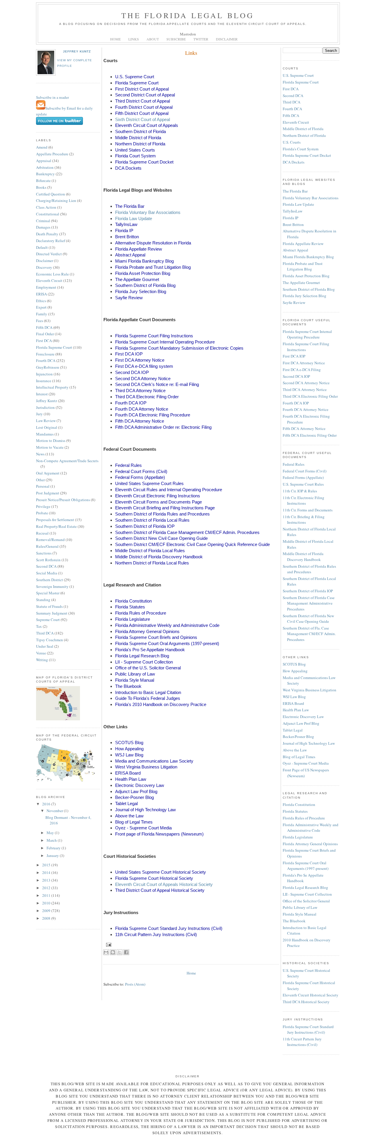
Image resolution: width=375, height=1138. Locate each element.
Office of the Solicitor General (306, 901)
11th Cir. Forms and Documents (308, 510)
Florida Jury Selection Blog (304, 295)
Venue (41, 653)
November (55, 810)
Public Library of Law (300, 907)
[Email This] (106, 952)
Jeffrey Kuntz (77, 51)
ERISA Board (293, 703)
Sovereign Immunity (52, 586)
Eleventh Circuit (49, 280)
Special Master (47, 593)
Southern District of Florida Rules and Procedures (309, 569)
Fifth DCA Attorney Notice (304, 428)
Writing (42, 659)
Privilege (43, 506)
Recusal (42, 533)
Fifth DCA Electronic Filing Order (310, 435)
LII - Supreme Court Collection (307, 894)
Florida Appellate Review (303, 243)
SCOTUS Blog (294, 664)
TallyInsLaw (292, 211)
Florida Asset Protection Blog (306, 275)
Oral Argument (47, 473)
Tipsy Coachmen (49, 639)
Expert (41, 307)
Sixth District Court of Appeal (142, 119)
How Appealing (295, 670)
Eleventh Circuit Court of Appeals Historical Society (164, 884)
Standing (43, 599)
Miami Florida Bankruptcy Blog (308, 256)
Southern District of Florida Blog (309, 289)
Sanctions (44, 553)
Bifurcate (43, 180)
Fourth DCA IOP (296, 403)
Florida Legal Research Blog (305, 887)
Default (42, 247)
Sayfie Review (294, 302)
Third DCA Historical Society (306, 1001)
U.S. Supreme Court (298, 75)
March (52, 840)
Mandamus (45, 434)
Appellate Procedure (52, 154)
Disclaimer (44, 260)
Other (40, 479)
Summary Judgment (51, 613)
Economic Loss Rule (52, 274)
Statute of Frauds (49, 606)
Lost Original (46, 427)
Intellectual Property (52, 387)
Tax (39, 626)
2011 (46, 895)
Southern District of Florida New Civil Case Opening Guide (308, 618)
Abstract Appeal (295, 250)
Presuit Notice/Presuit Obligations (63, 499)
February (54, 847)
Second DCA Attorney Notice (306, 382)
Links (191, 52)
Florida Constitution (299, 804)
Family (41, 314)
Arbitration (45, 167)
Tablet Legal (293, 730)
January (53, 855)
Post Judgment (47, 493)
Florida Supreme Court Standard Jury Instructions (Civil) (308, 1029)
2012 (46, 887)
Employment (46, 287)
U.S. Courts (292, 142)
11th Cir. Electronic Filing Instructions (303, 500)
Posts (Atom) (135, 984)
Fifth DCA (44, 327)
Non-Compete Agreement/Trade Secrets (67, 460)
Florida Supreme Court (54, 347)
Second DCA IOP (296, 376)
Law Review (46, 420)
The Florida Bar (295, 191)
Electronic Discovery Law (303, 716)
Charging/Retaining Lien (56, 200)
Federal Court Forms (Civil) (304, 471)
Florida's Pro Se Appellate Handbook (303, 878)
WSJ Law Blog (294, 696)
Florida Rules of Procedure (304, 818)
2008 (46, 918)
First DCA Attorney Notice (304, 362)
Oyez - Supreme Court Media (306, 763)
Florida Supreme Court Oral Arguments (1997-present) (305, 865)
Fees (39, 320)
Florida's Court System (300, 149)
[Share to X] (119, 952)
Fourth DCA (45, 360)
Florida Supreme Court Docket (307, 155)
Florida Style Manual (299, 914)
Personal (43, 486)
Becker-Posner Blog (298, 736)
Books (41, 187)
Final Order (45, 333)
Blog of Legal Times (299, 756)
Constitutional (47, 214)
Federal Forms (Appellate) (303, 477)
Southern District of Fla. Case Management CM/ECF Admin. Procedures (309, 633)
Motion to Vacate (50, 447)
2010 (46, 903)
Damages (43, 227)
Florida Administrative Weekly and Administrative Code (310, 827)
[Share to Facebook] (126, 952)
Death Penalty (47, 234)
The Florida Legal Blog (187, 15)
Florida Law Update (133, 218)
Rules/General (47, 546)
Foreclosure (45, 354)
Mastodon (188, 34)
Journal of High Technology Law (309, 743)
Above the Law (295, 750)
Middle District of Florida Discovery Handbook (303, 556)
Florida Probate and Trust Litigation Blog (303, 266)
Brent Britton (293, 224)
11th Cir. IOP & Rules (300, 491)
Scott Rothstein (48, 559)
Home (191, 973)
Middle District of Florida (303, 128)
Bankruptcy (45, 173)
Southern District (49, 579)
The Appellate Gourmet (301, 282)
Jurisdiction (45, 407)
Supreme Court (48, 619)
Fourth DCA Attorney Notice (305, 409)
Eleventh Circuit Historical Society (310, 995)
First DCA (44, 340)
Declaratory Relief (50, 240)
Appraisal (43, 160)
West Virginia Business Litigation (309, 690)
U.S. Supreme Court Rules (303, 484)
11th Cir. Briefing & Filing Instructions (304, 519)
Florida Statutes (295, 811)
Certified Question (50, 194)
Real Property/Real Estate (56, 526)
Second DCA (46, 566)
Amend (41, 147)
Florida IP (290, 217)
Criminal (43, 220)
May (51, 832)
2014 (46, 872)
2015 (46, 864)
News (40, 454)
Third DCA (45, 633)
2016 (46, 804)
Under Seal (44, 646)
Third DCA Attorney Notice (305, 389)
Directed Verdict (49, 253)
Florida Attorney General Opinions (310, 843)
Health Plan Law (296, 709)
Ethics (41, 300)
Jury (39, 413)
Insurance (43, 380)
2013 (46, 880)
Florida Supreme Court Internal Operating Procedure (307, 334)
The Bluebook (294, 920)
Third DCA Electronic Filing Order (310, 396)
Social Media (46, 573)
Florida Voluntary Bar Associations (147, 212)
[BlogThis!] (113, 952)
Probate (42, 513)
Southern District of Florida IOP (308, 590)
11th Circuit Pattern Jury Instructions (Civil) (302, 1041)
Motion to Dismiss (50, 440)
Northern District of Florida (304, 135)
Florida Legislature (298, 837)
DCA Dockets (293, 162)
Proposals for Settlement (55, 519)
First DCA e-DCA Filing (302, 369)
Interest (42, 394)
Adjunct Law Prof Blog (301, 723)
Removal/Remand (50, 539)
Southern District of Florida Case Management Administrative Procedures (309, 603)
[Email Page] (107, 944)
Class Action (46, 207)
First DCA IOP (294, 356)
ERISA (41, 294)
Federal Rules (293, 464)
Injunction (44, 374)
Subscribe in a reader (52, 97)
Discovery (44, 267)
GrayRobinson (47, 367)
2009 (46, 910)
